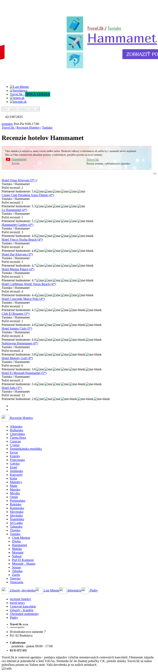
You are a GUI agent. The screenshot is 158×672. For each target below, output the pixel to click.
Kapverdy (16, 474)
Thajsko (15, 530)
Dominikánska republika (26, 448)
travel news (17, 602)
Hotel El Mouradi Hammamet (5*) (24, 373)
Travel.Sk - (30, 94)
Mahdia (17, 549)
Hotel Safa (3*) (12, 388)
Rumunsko (17, 508)
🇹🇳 (8, 159)
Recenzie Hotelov (21, 418)
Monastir (17, 552)
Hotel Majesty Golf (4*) (17, 358)
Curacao (15, 441)
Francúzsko (17, 460)
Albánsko (16, 426)
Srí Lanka (16, 523)
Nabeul (16, 556)
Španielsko (17, 519)
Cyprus (14, 445)
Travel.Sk (92, 159)
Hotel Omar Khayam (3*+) (19, 180)
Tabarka (17, 571)
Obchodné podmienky (24, 614)
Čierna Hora (18, 437)
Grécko (15, 463)
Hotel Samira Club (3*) (17, 328)
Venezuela (16, 582)
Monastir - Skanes (23, 563)
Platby (93, 590)
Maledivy (16, 482)
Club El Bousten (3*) (15, 313)
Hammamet (122, 38)
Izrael (13, 467)
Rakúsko (15, 504)
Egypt (14, 452)
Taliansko (16, 526)
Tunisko (114, 28)
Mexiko (15, 493)
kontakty (7, 124)
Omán (14, 497)
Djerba (16, 541)
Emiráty (15, 456)
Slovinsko (16, 515)
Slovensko (16, 511)
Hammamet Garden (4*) (17, 224)
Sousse (16, 567)
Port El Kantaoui (23, 560)
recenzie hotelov (20, 599)
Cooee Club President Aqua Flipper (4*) (28, 195)
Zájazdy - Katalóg (21, 610)
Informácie (74, 590)
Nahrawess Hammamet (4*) (20, 343)
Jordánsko (16, 471)
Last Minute (51, 590)
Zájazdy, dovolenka (22, 590)
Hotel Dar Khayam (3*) (17, 254)
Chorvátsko (17, 434)
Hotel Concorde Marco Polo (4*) (23, 299)
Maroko (15, 489)
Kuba (13, 478)
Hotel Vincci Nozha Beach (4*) (22, 239)
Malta (13, 486)
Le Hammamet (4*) (14, 210)
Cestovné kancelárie (23, 606)
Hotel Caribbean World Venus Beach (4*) (29, 284)
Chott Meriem (21, 537)
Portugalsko (17, 500)
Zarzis (16, 574)
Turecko (15, 578)
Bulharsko (16, 430)
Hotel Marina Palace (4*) (18, 269)
